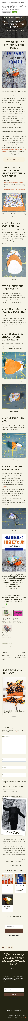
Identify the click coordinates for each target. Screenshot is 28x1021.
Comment (6, 743)
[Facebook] (3, 954)
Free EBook (21, 597)
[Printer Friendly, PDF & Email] (8, 611)
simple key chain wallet (13, 608)
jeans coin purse (11, 606)
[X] (6, 954)
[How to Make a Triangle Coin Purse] (18, 620)
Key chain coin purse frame (13, 182)
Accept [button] (14, 12)
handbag (5, 650)
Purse (11, 650)
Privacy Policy (14, 1019)
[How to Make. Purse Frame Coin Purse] (7, 620)
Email (4, 774)
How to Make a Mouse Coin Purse (6, 640)
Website (5, 782)
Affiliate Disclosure (14, 1017)
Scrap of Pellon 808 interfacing (14, 189)
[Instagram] (9, 954)
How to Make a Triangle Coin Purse (18, 625)
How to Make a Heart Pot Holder (20, 662)
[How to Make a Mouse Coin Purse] (7, 635)
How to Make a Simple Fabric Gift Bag (6, 663)
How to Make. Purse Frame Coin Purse (6, 625)
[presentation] (15, 700)
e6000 (4, 487)
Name (4, 767)
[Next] (24, 703)
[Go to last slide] (4, 703)
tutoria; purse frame (7, 654)
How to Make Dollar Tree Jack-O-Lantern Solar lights (7, 915)
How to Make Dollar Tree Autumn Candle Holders (7, 894)
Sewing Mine (19, 17)
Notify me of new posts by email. (13, 793)
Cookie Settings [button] (6, 12)
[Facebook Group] (12, 954)
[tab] (12, 723)
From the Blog (9, 17)
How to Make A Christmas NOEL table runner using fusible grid (20, 895)
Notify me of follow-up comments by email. (14, 789)
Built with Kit (14, 942)
